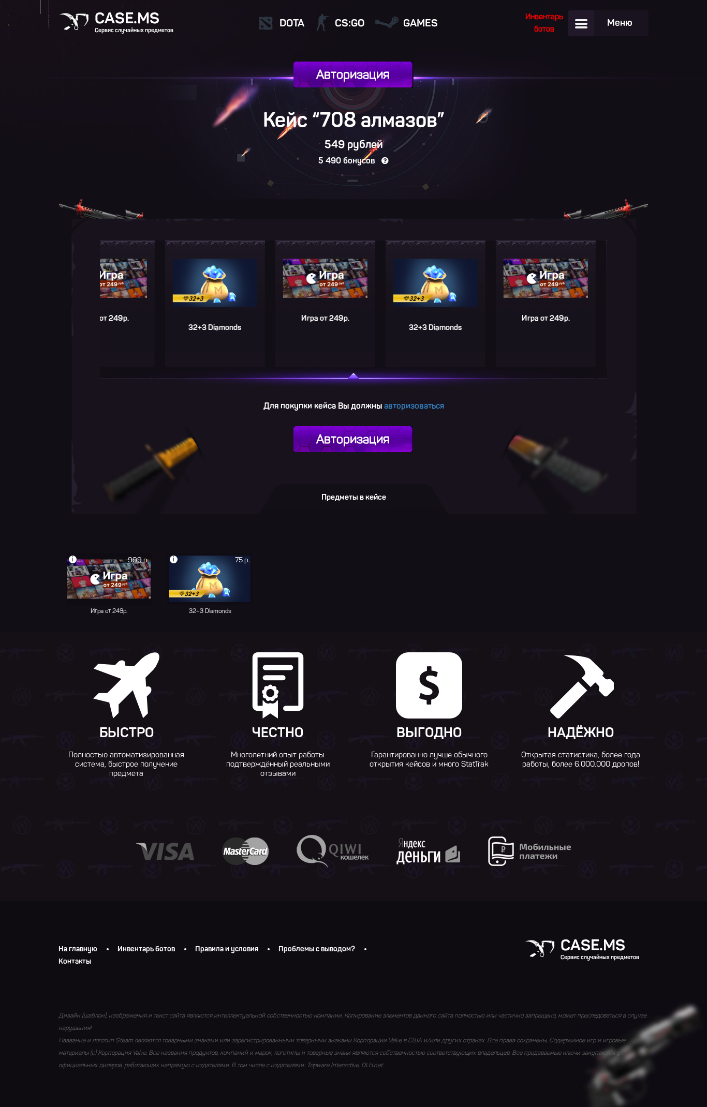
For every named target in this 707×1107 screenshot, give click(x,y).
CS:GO (349, 23)
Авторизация (353, 74)
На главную (77, 949)
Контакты (74, 961)
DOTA (291, 23)
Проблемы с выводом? (316, 949)
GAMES (420, 23)
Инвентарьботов (544, 23)
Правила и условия (226, 949)
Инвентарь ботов (146, 949)
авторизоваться (414, 406)
